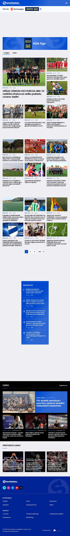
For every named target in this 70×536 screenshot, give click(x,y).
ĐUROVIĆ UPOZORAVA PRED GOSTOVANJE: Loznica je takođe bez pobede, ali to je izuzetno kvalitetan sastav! (56, 183)
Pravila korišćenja (32, 514)
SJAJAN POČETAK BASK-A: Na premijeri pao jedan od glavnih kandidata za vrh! (35, 124)
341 (39, 252)
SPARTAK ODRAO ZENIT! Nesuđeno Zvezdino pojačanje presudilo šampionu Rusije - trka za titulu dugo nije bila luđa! (56, 466)
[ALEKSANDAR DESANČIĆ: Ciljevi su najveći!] (35, 170)
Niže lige (5, 87)
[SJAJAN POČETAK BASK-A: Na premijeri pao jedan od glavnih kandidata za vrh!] (35, 111)
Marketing (29, 517)
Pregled (6, 53)
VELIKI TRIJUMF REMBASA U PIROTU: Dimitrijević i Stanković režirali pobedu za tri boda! (56, 125)
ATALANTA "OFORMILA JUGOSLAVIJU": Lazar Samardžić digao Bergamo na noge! (35, 335)
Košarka (5, 505)
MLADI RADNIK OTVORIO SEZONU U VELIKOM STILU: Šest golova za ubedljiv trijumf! (57, 77)
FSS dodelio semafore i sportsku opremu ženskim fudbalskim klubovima (50, 403)
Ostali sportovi (31, 505)
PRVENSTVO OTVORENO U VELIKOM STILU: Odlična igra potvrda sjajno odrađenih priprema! (12, 183)
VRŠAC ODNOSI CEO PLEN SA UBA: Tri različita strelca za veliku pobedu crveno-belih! (23, 94)
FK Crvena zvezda (31, 430)
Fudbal (5, 501)
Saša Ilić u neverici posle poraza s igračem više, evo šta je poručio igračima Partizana (57, 435)
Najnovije (6, 9)
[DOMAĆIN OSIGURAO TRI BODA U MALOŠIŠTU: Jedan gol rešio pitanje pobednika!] (57, 146)
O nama (5, 514)
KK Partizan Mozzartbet (30, 459)
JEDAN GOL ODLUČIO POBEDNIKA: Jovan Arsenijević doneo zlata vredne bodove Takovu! (57, 218)
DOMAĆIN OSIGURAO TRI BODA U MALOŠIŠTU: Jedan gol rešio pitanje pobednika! (56, 159)
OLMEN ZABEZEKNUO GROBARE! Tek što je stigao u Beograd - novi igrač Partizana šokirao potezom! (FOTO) (34, 466)
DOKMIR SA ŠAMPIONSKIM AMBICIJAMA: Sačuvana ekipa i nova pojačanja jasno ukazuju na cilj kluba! (13, 218)
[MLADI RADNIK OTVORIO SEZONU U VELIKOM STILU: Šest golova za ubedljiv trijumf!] (57, 64)
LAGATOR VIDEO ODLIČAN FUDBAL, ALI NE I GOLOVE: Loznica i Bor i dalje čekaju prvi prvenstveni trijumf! (12, 125)
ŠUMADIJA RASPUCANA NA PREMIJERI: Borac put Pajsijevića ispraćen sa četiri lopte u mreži (56, 243)
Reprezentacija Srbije (9, 458)
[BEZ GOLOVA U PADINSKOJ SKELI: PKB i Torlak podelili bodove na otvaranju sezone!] (13, 146)
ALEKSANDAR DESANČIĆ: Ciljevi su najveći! (33, 181)
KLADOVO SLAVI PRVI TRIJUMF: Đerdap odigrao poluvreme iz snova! (35, 242)
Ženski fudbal (40, 397)
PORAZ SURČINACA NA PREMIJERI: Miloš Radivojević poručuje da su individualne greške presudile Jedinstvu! (12, 243)
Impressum (7, 517)
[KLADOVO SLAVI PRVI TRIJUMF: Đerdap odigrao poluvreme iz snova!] (35, 229)
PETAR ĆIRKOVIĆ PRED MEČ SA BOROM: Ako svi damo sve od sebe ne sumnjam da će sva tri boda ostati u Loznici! (35, 218)
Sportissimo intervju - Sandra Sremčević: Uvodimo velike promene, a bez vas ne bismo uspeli (13, 435)
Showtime (53, 501)
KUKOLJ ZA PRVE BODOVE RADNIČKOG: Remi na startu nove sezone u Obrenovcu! (34, 159)
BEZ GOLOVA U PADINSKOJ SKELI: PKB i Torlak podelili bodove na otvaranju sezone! (13, 159)
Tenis (28, 501)
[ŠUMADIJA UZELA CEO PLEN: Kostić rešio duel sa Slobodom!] (57, 88)
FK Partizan (52, 430)
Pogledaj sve (63, 385)
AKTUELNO (51, 460)
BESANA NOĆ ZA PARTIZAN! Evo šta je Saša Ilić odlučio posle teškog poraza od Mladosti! (35, 312)
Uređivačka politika (56, 514)
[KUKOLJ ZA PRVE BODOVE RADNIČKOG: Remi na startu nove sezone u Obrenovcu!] (35, 146)
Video (14, 53)
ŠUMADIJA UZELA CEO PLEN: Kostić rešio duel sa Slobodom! (56, 100)
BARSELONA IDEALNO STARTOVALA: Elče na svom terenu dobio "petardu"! (34, 291)
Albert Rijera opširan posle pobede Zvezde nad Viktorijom (34, 434)
